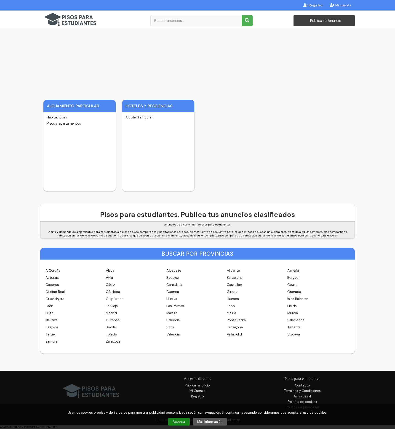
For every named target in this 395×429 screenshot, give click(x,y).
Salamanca (295, 320)
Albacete (173, 270)
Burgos (293, 277)
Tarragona (235, 327)
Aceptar (179, 422)
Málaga (171, 313)
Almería (293, 270)
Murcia (292, 313)
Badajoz (172, 277)
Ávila (109, 277)
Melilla (231, 313)
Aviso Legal (302, 396)
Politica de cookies (302, 402)
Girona (232, 292)
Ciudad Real (55, 292)
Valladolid (234, 334)
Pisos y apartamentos (64, 123)
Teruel (50, 334)
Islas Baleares (298, 299)
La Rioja (112, 306)
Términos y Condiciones (302, 391)
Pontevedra (236, 320)
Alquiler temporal (138, 117)
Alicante (233, 270)
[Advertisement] (197, 63)
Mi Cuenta (197, 391)
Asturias (52, 277)
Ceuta (292, 284)
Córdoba (113, 292)
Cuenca (172, 292)
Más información (209, 422)
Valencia (173, 334)
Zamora (51, 341)
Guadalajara (54, 299)
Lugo (49, 313)
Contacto (302, 385)
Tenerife (294, 327)
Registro (315, 5)
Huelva (171, 299)
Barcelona (235, 277)
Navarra (51, 320)
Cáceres (52, 284)
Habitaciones (57, 117)
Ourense (113, 320)
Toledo (111, 334)
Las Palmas (175, 306)
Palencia (173, 320)
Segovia (51, 327)
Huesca (233, 299)
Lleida (292, 306)
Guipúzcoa (114, 299)
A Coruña (52, 270)
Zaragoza (113, 341)
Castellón (234, 284)
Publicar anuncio (197, 385)
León (231, 306)
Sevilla (111, 327)
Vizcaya (293, 334)
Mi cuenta (342, 5)
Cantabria (174, 284)
